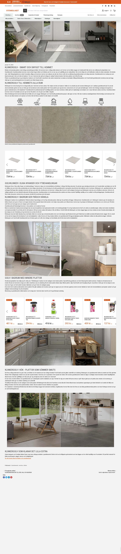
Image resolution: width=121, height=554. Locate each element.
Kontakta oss (27, 5)
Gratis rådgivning (36, 5)
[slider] (60, 420)
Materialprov (38, 18)
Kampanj (60, 15)
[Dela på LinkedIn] (9, 477)
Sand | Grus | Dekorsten (23, 18)
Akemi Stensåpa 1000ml (52, 318)
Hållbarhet (112, 15)
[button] (18, 2)
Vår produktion (8, 5)
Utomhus (7, 15)
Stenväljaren (57, 18)
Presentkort (52, 5)
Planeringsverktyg (48, 15)
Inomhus (21, 465)
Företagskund (45, 5)
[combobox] (59, 10)
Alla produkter (9, 18)
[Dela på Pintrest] (11, 477)
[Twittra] (6, 477)
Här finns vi (91, 15)
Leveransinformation (18, 5)
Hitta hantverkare (101, 15)
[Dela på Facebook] (4, 477)
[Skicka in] (25, 10)
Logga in (106, 10)
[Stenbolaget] (12, 10)
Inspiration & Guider (33, 15)
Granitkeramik (14, 465)
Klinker (25, 465)
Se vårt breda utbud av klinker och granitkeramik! (18, 458)
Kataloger (47, 18)
